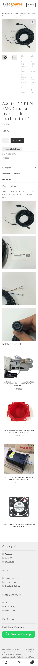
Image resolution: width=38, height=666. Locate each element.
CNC (11, 13)
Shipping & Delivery (12, 586)
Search (19, 662)
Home (7, 13)
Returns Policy (10, 582)
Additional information (11, 173)
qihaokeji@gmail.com (15, 627)
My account (9, 562)
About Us (8, 554)
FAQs (7, 602)
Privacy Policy (10, 606)
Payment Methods (12, 578)
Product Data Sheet (12, 149)
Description (6, 168)
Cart (29, 660)
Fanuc (7, 158)
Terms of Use (10, 610)
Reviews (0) (6, 179)
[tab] (19, 168)
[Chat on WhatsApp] (19, 634)
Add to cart (17, 140)
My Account (6, 662)
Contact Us (9, 558)
